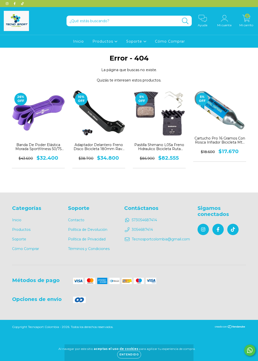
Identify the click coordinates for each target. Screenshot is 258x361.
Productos (103, 41)
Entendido (129, 354)
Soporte (134, 41)
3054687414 (142, 229)
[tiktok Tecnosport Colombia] (22, 3)
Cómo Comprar (170, 41)
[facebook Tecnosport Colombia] (15, 3)
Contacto (76, 220)
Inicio (78, 41)
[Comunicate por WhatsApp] (249, 350)
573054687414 (144, 220)
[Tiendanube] (230, 327)
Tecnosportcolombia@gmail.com (161, 239)
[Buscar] (185, 21)
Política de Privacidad (87, 239)
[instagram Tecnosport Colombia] (7, 3)
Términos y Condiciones (89, 248)
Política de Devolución (87, 229)
